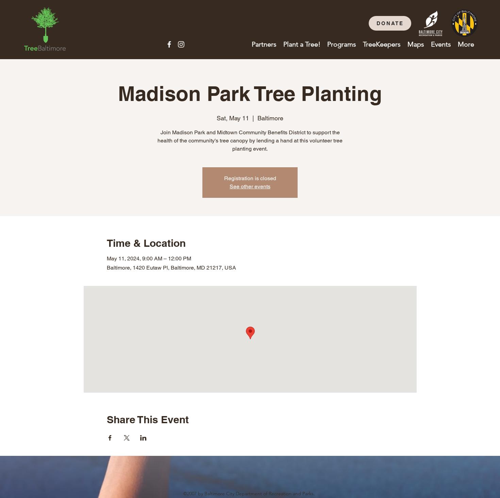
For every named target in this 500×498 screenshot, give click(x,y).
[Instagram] (181, 44)
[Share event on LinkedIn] (143, 438)
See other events (250, 186)
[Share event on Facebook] (110, 438)
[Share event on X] (126, 438)
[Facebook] (169, 44)
